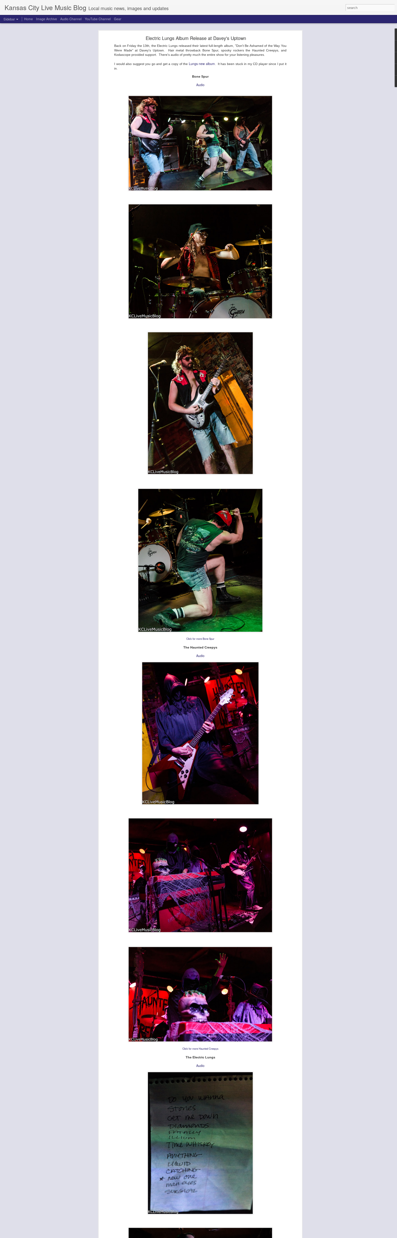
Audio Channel (71, 19)
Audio (200, 84)
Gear (117, 19)
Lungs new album (202, 63)
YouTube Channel (98, 19)
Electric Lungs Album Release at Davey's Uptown (196, 38)
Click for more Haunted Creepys (200, 1048)
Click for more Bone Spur (200, 638)
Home (28, 19)
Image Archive (46, 19)
